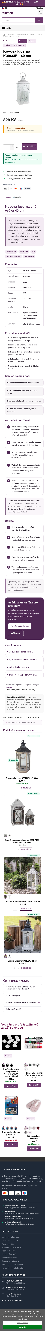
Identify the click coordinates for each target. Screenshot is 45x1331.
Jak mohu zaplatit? (13, 996)
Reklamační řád (8, 1244)
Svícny (31, 41)
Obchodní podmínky (10, 1240)
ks (17, 147)
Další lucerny (15, 633)
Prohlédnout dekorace (19, 626)
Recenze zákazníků (9, 1258)
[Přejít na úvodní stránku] (4, 35)
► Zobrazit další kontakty (12, 1300)
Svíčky (7, 45)
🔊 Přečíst (17, 197)
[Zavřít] (37, 2)
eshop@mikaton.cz (13, 1294)
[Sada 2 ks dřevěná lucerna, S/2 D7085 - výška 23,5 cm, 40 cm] (22, 814)
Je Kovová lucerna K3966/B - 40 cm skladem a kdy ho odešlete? (20, 988)
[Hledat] (39, 20)
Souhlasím (22, 1327)
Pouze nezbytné (22, 1323)
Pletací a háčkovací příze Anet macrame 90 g (34, 1075)
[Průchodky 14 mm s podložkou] (11, 1111)
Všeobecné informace (10, 1237)
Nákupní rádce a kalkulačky (13, 1268)
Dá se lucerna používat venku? (23, 675)
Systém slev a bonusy (10, 1261)
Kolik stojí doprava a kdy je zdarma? (21, 1002)
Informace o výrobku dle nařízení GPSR (21, 722)
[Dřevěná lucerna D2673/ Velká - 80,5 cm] (22, 875)
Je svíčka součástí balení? (21, 652)
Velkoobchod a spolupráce (12, 1265)
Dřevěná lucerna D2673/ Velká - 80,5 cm (22, 902)
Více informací (22, 1319)
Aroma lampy (19, 45)
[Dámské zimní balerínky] (33, 1111)
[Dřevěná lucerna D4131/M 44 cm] (22, 935)
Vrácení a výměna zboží (11, 1247)
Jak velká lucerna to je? (20, 667)
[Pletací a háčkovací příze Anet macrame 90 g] (33, 1048)
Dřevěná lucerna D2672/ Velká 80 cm (22, 778)
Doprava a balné (8, 1251)
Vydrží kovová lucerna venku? (23, 659)
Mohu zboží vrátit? (13, 1009)
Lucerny (22, 41)
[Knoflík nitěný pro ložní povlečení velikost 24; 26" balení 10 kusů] (11, 1048)
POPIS (8, 197)
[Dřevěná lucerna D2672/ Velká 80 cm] (22, 756)
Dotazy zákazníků (9, 1254)
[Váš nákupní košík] (40, 12)
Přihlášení (39, 8)
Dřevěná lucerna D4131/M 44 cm (22, 961)
